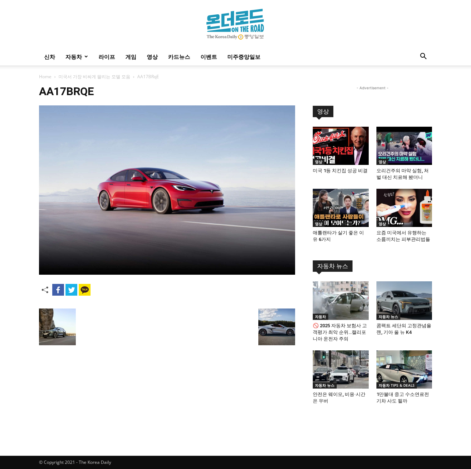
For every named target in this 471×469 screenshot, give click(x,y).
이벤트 (209, 56)
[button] (423, 57)
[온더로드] (235, 24)
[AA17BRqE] (167, 273)
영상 (152, 56)
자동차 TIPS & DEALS (397, 385)
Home (45, 76)
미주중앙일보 (244, 56)
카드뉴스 (179, 56)
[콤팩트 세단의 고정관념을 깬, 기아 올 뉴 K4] (404, 300)
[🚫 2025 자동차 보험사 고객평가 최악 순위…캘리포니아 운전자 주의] (341, 300)
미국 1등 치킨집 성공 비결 (340, 170)
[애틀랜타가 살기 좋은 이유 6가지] (341, 208)
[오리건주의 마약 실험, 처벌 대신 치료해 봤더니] (404, 146)
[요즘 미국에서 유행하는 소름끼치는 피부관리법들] (404, 208)
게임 (131, 56)
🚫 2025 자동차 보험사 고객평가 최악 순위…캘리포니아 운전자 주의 (340, 332)
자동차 (73, 56)
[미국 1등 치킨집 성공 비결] (341, 146)
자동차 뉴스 (332, 266)
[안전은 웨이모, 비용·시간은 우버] (341, 369)
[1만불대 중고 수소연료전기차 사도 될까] (404, 369)
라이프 (107, 56)
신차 (49, 56)
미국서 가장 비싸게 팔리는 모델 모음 (94, 76)
